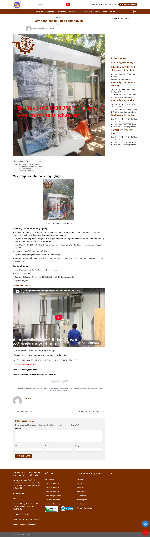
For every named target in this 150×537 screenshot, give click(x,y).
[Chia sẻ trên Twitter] (55, 381)
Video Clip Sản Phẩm (29, 170)
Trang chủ (39, 12)
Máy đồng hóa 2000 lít (24, 411)
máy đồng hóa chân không (59, 388)
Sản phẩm (49, 12)
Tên (16, 446)
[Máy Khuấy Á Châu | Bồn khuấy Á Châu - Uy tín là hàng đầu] (23, 4)
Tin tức (97, 12)
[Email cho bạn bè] (58, 381)
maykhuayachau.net (28, 524)
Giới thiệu (62, 12)
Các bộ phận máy (26, 168)
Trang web (78, 446)
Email (47, 446)
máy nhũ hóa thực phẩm (86, 388)
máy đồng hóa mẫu (73, 388)
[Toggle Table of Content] (39, 161)
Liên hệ (112, 12)
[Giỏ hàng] (135, 11)
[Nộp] (68, 4)
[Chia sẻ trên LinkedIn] (66, 381)
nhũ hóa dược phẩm (61, 390)
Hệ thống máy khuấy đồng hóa (90, 411)
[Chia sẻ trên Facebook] (51, 381)
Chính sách (87, 12)
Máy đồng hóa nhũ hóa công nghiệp (27, 164)
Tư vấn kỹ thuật (74, 12)
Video (104, 12)
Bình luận (19, 428)
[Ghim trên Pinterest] (62, 381)
